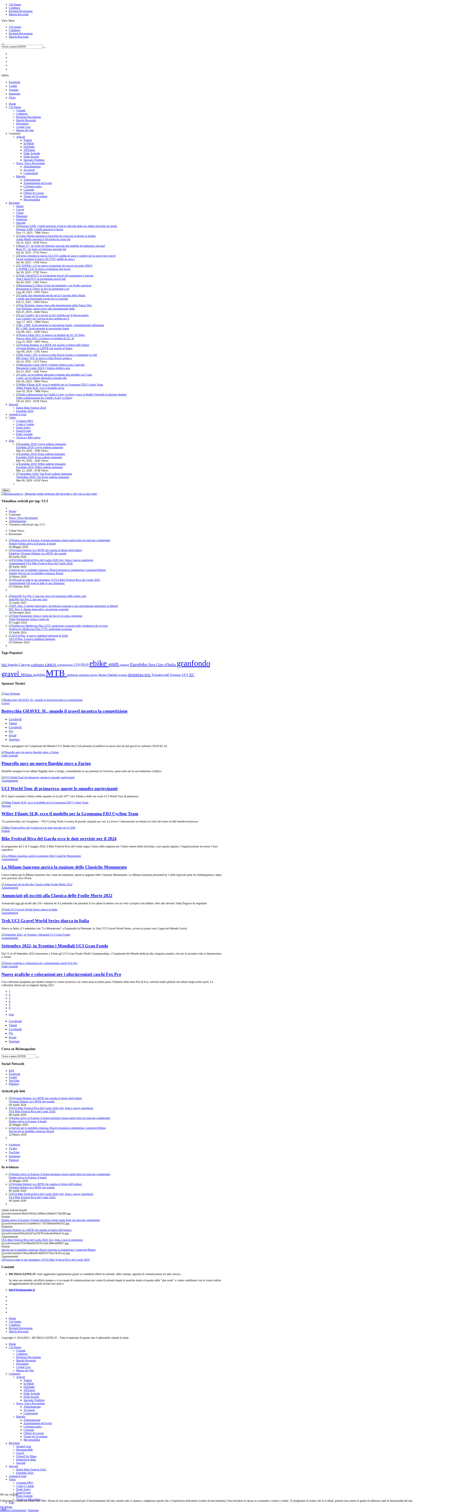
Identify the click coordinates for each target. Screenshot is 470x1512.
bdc (4, 665)
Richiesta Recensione (28, 1357)
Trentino (176, 675)
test (147, 674)
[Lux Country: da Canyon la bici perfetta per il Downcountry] (52, 315)
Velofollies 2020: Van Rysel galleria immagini (42, 477)
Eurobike (139, 664)
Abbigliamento (17, 521)
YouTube (14, 1152)
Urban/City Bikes (26, 1456)
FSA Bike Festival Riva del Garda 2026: (49, 563)
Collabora (14, 7)
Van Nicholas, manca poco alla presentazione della (45, 308)
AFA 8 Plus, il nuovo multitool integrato (32, 639)
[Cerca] (37, 1057)
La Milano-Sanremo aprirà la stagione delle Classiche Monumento (64, 867)
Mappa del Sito (25, 1370)
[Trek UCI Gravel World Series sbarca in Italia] (29, 909)
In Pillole (29, 1383)
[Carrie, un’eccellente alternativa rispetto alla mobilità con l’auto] (54, 374)
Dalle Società (31, 1396)
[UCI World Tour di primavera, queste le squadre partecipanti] (37, 777)
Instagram (14, 93)
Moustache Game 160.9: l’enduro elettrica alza (43, 368)
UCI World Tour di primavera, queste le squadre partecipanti (59, 788)
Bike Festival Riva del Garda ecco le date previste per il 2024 (58, 838)
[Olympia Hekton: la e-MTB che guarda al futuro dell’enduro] (52, 345)
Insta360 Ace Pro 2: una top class (28, 599)
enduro (125, 665)
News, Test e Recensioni (23, 517)
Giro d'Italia (166, 664)
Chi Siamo (15, 4)
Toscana (157, 675)
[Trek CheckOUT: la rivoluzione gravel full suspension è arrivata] (54, 275)
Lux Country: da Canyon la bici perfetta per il (42, 318)
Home (12, 511)
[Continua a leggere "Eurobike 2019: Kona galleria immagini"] (40, 454)
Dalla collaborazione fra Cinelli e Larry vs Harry (44, 397)
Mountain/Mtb (24, 1449)
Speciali (20, 222)
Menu (6, 490)
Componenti (31, 1413)
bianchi (13, 665)
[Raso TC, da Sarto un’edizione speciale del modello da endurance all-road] (60, 245)
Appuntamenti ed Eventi (38, 1423)
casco (51, 664)
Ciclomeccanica (33, 1426)
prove (94, 675)
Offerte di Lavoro (34, 1433)
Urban (20, 212)
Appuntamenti (17, 563)
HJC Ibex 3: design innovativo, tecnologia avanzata (38, 609)
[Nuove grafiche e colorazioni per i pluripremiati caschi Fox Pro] (39, 963)
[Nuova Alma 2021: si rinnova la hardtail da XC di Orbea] (50, 335)
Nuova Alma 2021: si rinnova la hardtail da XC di (45, 338)
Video (12, 1479)
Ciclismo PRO (24, 1482)
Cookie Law (23, 1367)
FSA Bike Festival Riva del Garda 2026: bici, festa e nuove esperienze (42, 1239)
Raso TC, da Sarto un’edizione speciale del (41, 249)
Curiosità (29, 1429)
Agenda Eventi (17, 1476)
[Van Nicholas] (10, 693)
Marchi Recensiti (18, 14)
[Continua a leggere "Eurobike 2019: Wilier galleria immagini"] (41, 463)
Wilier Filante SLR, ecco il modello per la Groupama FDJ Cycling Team (69, 813)
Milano (27, 674)
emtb (114, 664)
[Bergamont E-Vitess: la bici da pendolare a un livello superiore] (53, 285)
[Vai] (44, 47)
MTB (56, 673)
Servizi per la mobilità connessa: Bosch (40, 573)
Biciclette (14, 1443)
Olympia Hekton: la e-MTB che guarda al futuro (44, 348)
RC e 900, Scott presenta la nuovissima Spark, (43, 328)
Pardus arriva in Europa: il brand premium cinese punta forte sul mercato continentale (50, 1220)
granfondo (193, 663)
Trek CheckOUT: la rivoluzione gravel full (41, 278)
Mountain (21, 216)
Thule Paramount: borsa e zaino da (29, 619)
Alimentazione (32, 1420)
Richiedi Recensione (21, 11)
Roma (103, 675)
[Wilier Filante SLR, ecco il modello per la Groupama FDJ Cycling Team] (59, 384)
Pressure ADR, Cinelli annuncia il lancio (39, 229)
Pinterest (14, 1160)
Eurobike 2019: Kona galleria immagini (39, 457)
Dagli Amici (23, 1489)
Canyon (25, 665)
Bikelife (20, 1416)
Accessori (29, 1410)
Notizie (13, 543)
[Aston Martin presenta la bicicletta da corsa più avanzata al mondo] (56, 236)
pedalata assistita (78, 675)
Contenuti (14, 1373)
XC (191, 675)
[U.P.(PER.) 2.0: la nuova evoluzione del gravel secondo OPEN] (54, 265)
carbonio (38, 665)
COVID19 (81, 665)
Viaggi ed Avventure (35, 1436)
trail (167, 675)
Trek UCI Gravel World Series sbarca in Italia (45, 920)
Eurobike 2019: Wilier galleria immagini (39, 467)
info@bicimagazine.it (22, 1289)
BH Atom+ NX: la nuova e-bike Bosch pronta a (44, 358)
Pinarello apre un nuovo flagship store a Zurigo (46, 763)
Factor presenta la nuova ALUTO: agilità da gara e (45, 259)
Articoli (20, 1377)
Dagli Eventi (23, 1492)
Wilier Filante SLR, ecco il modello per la (40, 387)
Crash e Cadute (25, 1486)
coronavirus (65, 665)
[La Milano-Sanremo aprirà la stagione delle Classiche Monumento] (41, 855)
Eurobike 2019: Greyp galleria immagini (39, 447)
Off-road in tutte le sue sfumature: (45, 583)
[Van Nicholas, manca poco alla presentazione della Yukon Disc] (54, 305)
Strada (20, 206)
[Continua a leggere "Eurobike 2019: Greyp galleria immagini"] (41, 444)
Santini (113, 675)
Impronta (33, 1510)
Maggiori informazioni (13, 1510)
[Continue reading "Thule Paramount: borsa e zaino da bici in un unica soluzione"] (45, 615)
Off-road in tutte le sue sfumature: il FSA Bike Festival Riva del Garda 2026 (45, 1259)
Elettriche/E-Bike (26, 1459)
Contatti (20, 1350)
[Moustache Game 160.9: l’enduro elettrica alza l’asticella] (50, 364)
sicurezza (136, 674)
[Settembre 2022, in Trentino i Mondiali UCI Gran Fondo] (35, 934)
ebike (99, 663)
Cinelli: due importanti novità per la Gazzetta (42, 298)
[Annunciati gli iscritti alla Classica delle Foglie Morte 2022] (36, 884)
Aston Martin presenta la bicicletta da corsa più (43, 239)
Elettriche (21, 219)
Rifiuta (8, 1507)
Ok (2, 1507)
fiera (152, 665)
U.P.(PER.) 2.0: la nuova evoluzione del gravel (43, 269)
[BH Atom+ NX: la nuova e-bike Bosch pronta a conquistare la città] (56, 354)
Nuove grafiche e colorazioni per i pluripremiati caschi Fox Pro (61, 974)
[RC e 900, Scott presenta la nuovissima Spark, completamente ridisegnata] (60, 325)
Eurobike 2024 (24, 1472)
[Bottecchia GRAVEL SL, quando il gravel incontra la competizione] (42, 699)
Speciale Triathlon (34, 1400)
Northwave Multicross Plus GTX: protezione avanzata (40, 629)
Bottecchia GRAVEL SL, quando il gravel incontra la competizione (64, 711)
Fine (11, 1014)
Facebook (14, 82)
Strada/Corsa (23, 1446)
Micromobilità (32, 1439)
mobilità (39, 675)
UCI (185, 675)
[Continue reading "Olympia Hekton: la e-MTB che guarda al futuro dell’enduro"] (45, 550)
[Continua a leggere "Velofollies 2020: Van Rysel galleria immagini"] (44, 473)
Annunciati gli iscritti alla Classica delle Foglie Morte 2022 (56, 895)
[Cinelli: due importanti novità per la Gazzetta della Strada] (50, 295)
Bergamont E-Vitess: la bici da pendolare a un (42, 288)
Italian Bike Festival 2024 (31, 1469)
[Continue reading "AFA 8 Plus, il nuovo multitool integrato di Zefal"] (38, 635)
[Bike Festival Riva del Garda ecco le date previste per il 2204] (38, 827)
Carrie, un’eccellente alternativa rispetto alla (41, 378)
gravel (11, 673)
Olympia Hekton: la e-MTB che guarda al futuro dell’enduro (36, 1230)
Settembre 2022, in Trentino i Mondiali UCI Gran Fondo (54, 945)
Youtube (14, 89)
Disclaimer (22, 1363)
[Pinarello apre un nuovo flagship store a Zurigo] (30, 752)
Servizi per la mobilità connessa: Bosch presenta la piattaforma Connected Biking (48, 1249)
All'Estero (29, 1390)
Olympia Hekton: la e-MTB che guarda (43, 553)
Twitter (13, 86)
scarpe (123, 675)
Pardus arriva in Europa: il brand (37, 543)
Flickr (12, 97)
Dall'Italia (29, 1386)
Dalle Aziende (9, 755)
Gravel (20, 209)
